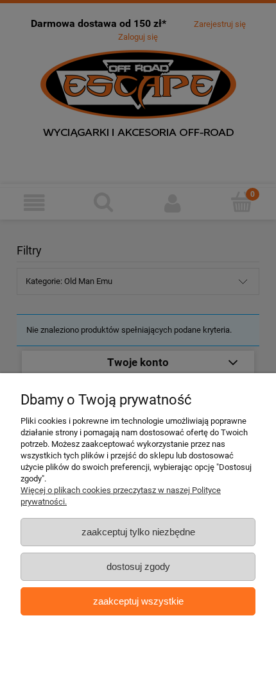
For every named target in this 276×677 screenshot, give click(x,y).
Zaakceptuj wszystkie (138, 601)
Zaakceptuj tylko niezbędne (138, 531)
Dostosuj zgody (138, 566)
